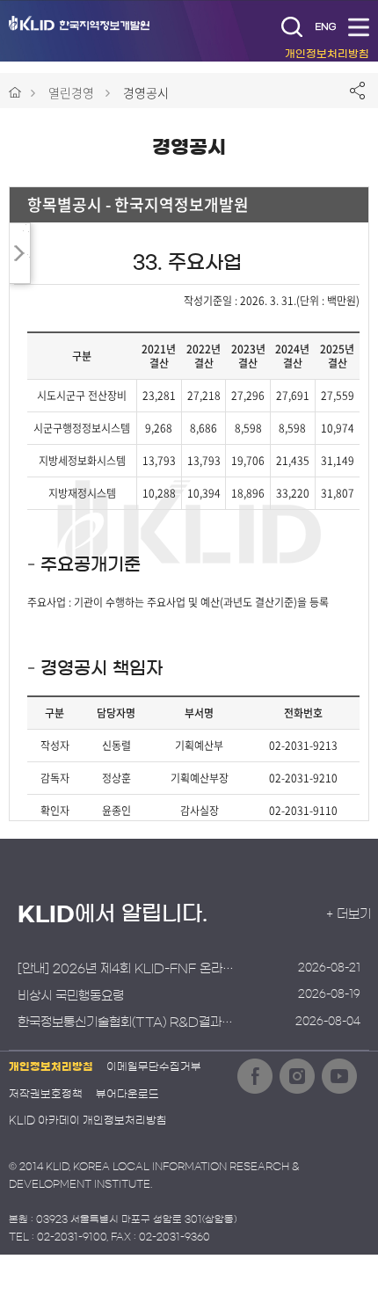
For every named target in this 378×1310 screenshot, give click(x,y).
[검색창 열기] (291, 27)
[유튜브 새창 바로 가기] (339, 1076)
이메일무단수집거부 (153, 1066)
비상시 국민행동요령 (71, 996)
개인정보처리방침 (51, 1066)
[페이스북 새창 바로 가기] (255, 1076)
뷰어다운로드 (127, 1093)
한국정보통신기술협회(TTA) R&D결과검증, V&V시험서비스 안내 (127, 1022)
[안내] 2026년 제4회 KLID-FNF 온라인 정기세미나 (127, 969)
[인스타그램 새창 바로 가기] (297, 1076)
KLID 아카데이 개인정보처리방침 (88, 1120)
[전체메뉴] (358, 27)
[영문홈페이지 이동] (325, 27)
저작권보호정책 (46, 1093)
